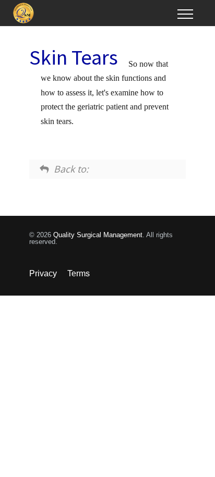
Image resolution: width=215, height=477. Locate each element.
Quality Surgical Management (97, 235)
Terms (78, 273)
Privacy (43, 273)
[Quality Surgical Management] (95, 13)
